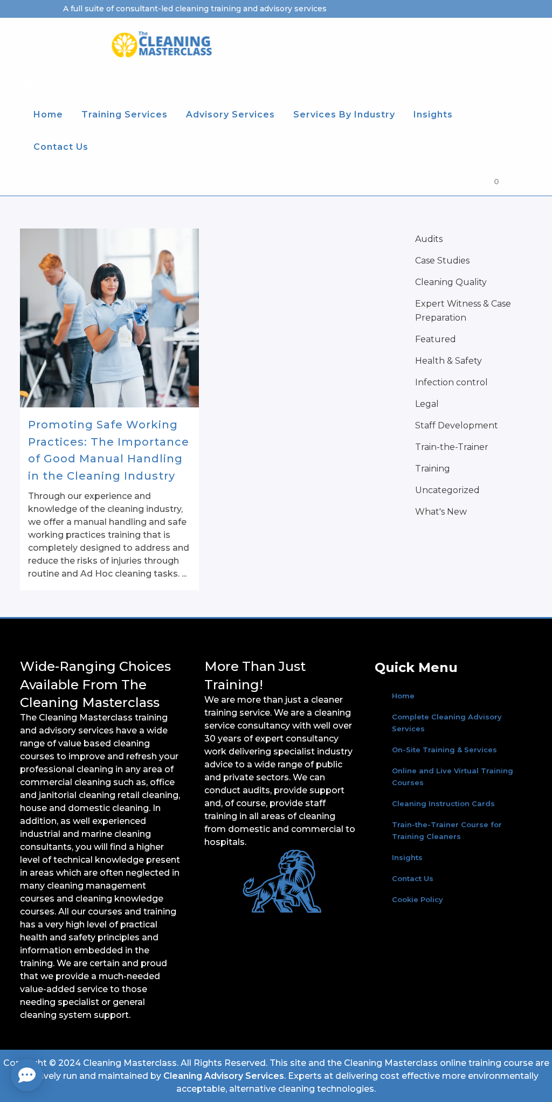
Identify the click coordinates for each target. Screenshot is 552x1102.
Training (432, 468)
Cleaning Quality (451, 282)
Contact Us (412, 878)
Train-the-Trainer (451, 447)
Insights (407, 857)
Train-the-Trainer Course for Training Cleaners (447, 830)
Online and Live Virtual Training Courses (452, 776)
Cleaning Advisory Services (223, 1076)
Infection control (451, 382)
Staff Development (456, 425)
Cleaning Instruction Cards (443, 803)
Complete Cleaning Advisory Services (447, 722)
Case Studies (442, 260)
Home (403, 695)
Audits (429, 239)
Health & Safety (448, 361)
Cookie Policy (417, 899)
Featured (435, 339)
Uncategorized (447, 490)
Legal (427, 404)
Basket (475, 26)
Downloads (431, 26)
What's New (441, 512)
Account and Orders (362, 26)
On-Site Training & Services (444, 749)
